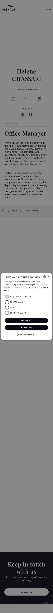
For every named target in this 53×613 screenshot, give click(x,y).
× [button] (48, 276)
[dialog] (26, 306)
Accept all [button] (26, 320)
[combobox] (44, 276)
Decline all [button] (26, 327)
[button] (26, 334)
